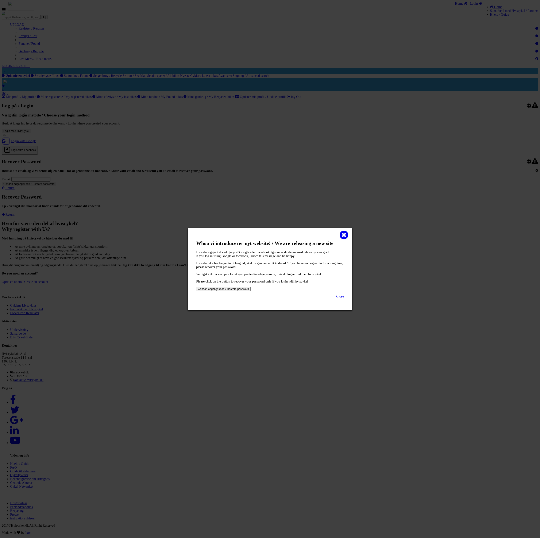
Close (340, 296)
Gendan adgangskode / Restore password (223, 289)
